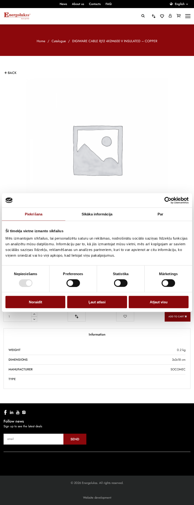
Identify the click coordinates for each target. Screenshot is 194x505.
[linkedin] (11, 412)
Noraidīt (35, 302)
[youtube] (18, 412)
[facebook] (5, 412)
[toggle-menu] (187, 16)
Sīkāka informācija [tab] (97, 214)
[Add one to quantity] (34, 314)
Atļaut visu (159, 302)
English (180, 4)
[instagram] (24, 412)
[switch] (73, 283)
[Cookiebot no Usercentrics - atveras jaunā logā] (168, 200)
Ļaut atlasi (97, 302)
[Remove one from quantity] (34, 319)
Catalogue (59, 41)
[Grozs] (178, 16)
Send (75, 439)
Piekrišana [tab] (33, 214)
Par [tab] (160, 214)
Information (97, 334)
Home (41, 41)
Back (12, 72)
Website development (97, 497)
